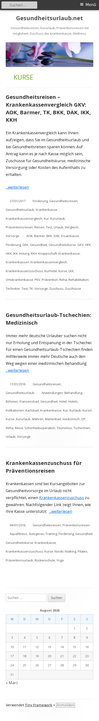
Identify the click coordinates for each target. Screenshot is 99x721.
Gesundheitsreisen (63, 201)
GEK (25, 245)
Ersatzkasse (70, 236)
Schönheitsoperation (40, 428)
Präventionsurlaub (19, 560)
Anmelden (65, 705)
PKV (37, 279)
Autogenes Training (43, 534)
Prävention (50, 279)
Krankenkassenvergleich (24, 218)
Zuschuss (56, 288)
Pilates (82, 551)
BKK (49, 236)
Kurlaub (75, 410)
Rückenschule (45, 560)
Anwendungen (52, 393)
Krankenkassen (17, 262)
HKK (9, 253)
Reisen (39, 227)
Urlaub (58, 227)
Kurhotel (50, 271)
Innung (24, 253)
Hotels (73, 401)
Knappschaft (47, 253)
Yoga (60, 560)
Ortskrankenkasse (19, 279)
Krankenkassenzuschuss (24, 271)
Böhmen (12, 401)
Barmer (39, 236)
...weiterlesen (19, 187)
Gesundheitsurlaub (20, 209)
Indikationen (15, 410)
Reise (19, 428)
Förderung (40, 201)
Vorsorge (12, 236)
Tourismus (64, 428)
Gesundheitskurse (62, 245)
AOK (29, 236)
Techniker (13, 288)
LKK (71, 271)
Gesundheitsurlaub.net (49, 18)
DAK (57, 236)
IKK (15, 253)
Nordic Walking (65, 551)
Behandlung (73, 393)
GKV (80, 245)
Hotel (63, 401)
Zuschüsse (73, 288)
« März (12, 682)
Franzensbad (29, 401)
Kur (46, 218)
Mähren (37, 419)
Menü (91, 4)
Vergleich (71, 227)
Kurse (62, 271)
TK (31, 288)
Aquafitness (18, 534)
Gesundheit (38, 245)
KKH (34, 253)
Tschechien (82, 428)
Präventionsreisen (19, 227)
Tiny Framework (38, 705)
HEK (88, 245)
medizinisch (71, 419)
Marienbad (53, 419)
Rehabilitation (78, 279)
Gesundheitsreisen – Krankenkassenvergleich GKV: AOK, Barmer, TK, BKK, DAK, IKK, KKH (48, 108)
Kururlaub (57, 218)
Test (49, 227)
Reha (63, 279)
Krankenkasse (46, 209)
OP (83, 419)
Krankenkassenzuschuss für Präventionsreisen (44, 466)
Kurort (87, 410)
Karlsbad (32, 410)
